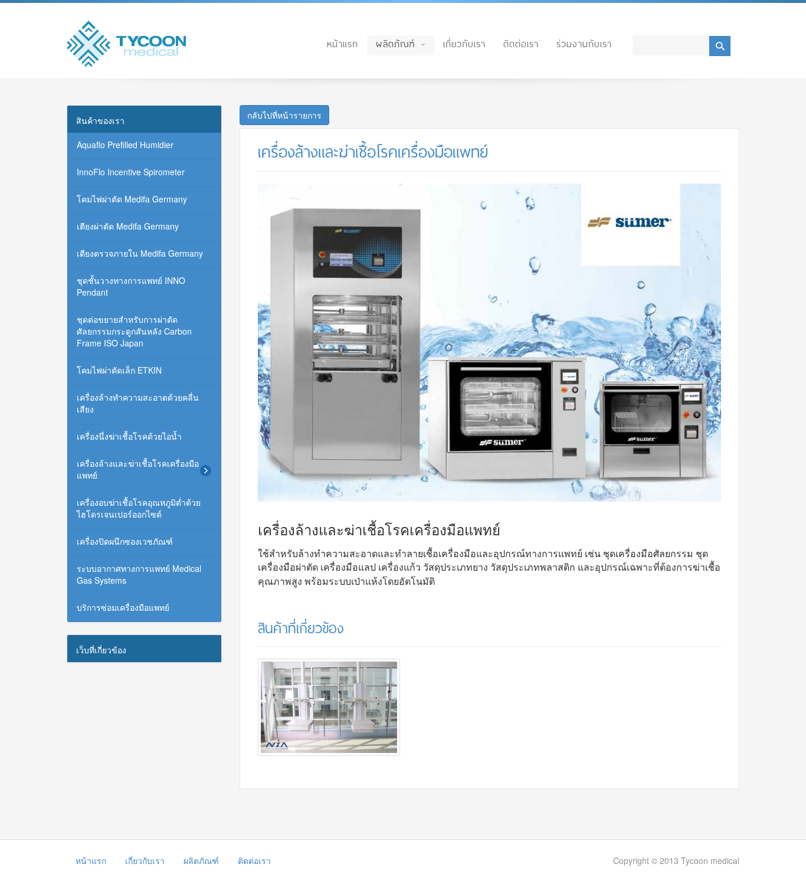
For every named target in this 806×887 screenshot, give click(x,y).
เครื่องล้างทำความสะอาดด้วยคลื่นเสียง (138, 403)
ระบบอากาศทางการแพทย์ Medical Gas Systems (139, 574)
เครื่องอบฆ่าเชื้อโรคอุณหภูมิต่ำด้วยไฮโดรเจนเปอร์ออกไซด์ (139, 508)
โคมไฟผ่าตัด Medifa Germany (132, 199)
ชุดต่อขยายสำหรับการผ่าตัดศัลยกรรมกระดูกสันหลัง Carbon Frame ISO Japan (134, 331)
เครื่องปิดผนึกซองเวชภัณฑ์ (125, 541)
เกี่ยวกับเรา (464, 44)
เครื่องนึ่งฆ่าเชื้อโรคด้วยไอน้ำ (129, 436)
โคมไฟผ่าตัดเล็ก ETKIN (119, 370)
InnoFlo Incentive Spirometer (131, 172)
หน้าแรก (342, 44)
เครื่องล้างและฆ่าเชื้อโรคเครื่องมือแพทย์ (138, 469)
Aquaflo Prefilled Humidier (125, 144)
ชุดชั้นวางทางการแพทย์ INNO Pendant (131, 286)
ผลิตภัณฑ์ (398, 44)
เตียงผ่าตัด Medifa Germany (128, 226)
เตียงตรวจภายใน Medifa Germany (140, 253)
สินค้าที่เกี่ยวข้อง (301, 628)
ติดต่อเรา (521, 44)
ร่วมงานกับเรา (584, 44)
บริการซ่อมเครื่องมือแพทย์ (123, 607)
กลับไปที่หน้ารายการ (284, 115)
